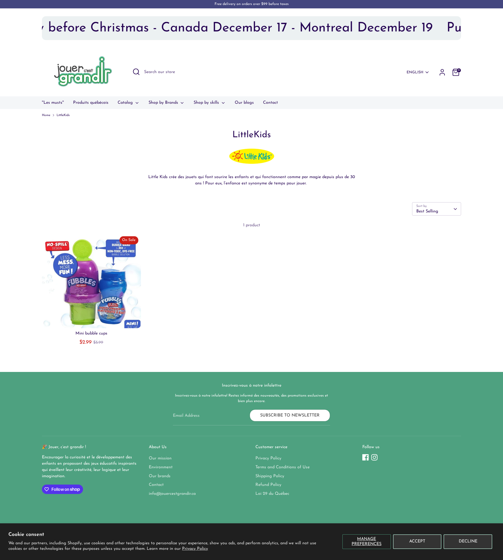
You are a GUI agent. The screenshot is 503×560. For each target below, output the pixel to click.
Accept (417, 541)
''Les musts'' (53, 103)
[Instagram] (374, 457)
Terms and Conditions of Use (282, 467)
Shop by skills (207, 103)
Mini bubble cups (91, 333)
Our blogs (244, 103)
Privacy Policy (195, 549)
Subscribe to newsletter (290, 415)
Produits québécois (90, 103)
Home (46, 115)
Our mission (160, 458)
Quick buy (91, 319)
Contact (270, 103)
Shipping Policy (269, 476)
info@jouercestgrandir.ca (172, 494)
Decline (468, 541)
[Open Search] (136, 72)
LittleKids (63, 115)
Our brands (160, 476)
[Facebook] (365, 457)
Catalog (126, 103)
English (415, 72)
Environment (161, 467)
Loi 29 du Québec (272, 494)
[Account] (442, 72)
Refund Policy (268, 485)
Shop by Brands (164, 103)
